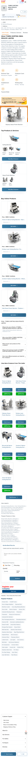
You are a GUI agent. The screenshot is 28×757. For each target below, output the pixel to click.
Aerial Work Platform (15, 624)
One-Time (7, 565)
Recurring (16, 565)
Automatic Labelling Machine (17, 622)
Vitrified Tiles (20, 647)
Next (23, 118)
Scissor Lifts (22, 609)
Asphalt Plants (5, 634)
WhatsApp (22, 102)
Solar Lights (5, 647)
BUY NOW (13, 226)
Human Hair (5, 601)
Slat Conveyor (14, 634)
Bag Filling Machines (19, 632)
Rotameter (19, 612)
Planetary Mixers (15, 637)
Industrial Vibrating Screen (8, 612)
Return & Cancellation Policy (10, 724)
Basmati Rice (18, 604)
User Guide (6, 722)
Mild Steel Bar (5, 629)
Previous (5, 118)
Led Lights (12, 639)
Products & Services (15, 32)
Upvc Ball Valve (5, 654)
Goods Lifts (12, 647)
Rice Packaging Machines (8, 619)
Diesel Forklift (5, 624)
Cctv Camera (20, 639)
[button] (24, 11)
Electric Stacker (13, 609)
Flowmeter (4, 614)
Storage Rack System (7, 627)
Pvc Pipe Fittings (6, 652)
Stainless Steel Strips (7, 632)
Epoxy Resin (17, 627)
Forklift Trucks (13, 601)
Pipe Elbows (14, 654)
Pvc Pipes (16, 649)
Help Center (6, 720)
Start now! (13, 591)
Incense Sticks (15, 644)
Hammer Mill (5, 622)
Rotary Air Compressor (14, 614)
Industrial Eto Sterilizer (7, 617)
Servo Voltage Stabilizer (7, 604)
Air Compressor (5, 644)
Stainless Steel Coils (7, 649)
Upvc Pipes (14, 652)
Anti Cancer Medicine (14, 642)
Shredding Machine (21, 619)
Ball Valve (4, 642)
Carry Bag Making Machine (18, 606)
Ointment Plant (5, 637)
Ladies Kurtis (5, 639)
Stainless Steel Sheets (16, 629)
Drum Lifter (4, 609)
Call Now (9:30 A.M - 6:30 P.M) (10, 102)
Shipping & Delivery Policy (9, 727)
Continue (17, 578)
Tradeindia (3, 595)
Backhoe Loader (6, 606)
